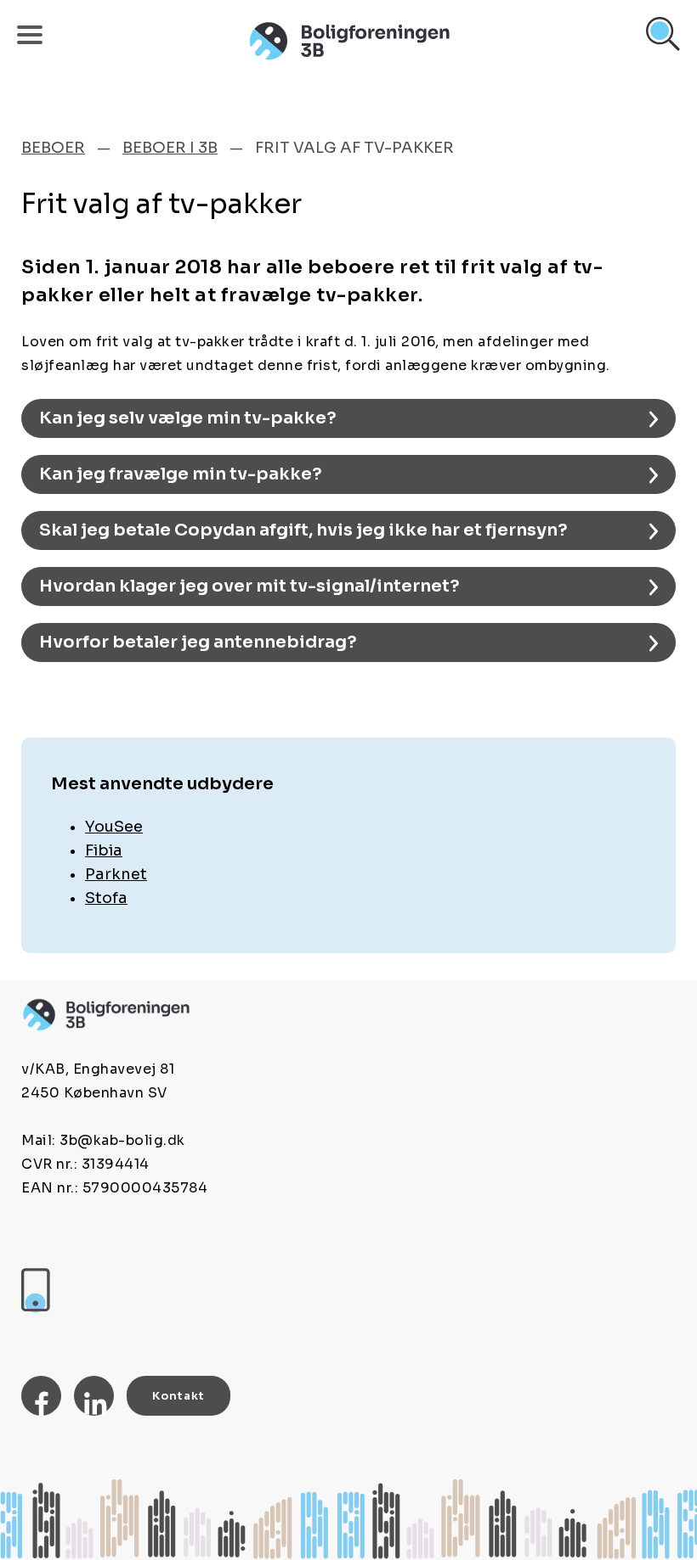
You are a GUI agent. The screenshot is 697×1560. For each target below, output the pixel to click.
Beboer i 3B (170, 147)
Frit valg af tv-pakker (354, 147)
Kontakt (178, 1396)
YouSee (114, 826)
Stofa (106, 898)
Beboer (53, 147)
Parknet (116, 874)
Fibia (103, 850)
